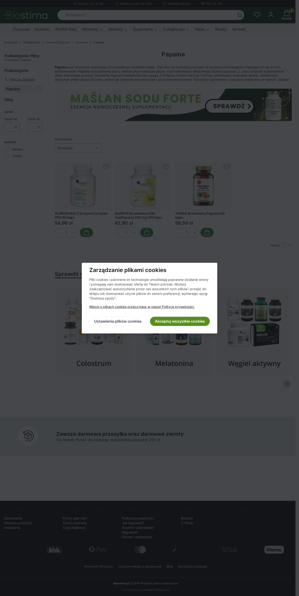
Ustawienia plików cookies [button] (118, 321)
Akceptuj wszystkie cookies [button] (180, 321)
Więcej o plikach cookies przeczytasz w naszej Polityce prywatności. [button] (142, 307)
